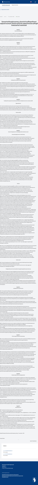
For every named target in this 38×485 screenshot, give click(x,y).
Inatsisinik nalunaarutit (6, 4)
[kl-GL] (31, 1)
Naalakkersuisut (5, 476)
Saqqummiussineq (15, 4)
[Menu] (35, 2)
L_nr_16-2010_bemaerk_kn (7, 450)
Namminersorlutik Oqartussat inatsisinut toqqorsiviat (12, 475)
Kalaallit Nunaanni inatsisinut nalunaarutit (10, 474)
